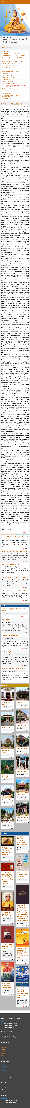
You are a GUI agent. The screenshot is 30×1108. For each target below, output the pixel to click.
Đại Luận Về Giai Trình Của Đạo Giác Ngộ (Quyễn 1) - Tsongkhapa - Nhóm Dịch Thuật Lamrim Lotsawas (7, 877)
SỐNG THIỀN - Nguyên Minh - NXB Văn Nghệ (6, 985)
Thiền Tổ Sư (20, 879)
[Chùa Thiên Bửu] (22, 763)
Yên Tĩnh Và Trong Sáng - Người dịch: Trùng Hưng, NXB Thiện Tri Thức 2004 (22, 992)
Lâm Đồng (20, 728)
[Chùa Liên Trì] (7, 719)
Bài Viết (3, 37)
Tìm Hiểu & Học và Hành (9, 671)
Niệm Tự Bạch (6, 622)
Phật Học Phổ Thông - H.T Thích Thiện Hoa (7, 914)
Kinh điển (20, 923)
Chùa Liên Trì (6, 727)
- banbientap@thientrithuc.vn (9, 1023)
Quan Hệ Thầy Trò (7, 619)
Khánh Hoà (5, 826)
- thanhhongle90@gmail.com (9, 1027)
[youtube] (2, 1077)
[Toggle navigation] (3, 2)
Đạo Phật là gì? (6, 652)
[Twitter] (19, 1077)
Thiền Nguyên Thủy (6, 991)
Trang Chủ (4, 1048)
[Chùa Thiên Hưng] (22, 809)
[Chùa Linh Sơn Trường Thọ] (7, 767)
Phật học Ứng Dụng (7, 638)
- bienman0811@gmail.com (9, 1025)
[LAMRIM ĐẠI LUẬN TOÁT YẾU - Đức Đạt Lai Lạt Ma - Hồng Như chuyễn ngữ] (7, 840)
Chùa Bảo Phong (7, 823)
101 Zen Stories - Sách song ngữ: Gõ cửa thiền (22, 875)
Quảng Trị (5, 803)
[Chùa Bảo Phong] (7, 815)
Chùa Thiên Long (22, 748)
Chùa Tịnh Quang (7, 800)
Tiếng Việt (4, 1066)
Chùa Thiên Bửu (22, 771)
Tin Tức (9, 37)
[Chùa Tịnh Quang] (7, 792)
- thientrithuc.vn (5, 1088)
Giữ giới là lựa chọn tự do (10, 636)
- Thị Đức (3, 1092)
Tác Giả (3, 1049)
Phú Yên (19, 820)
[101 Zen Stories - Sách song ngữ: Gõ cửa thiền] (22, 863)
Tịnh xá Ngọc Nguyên (6, 751)
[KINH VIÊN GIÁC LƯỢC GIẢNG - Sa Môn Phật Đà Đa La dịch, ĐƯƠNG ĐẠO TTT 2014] (22, 937)
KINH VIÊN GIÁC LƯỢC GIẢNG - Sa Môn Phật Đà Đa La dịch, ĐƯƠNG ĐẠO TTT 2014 (22, 953)
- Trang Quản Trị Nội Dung (8, 1037)
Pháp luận (5, 613)
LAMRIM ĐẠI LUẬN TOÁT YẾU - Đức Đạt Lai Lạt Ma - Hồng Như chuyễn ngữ (7, 851)
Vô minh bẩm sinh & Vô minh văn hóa (13, 668)
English (3, 1068)
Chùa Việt (4, 1051)
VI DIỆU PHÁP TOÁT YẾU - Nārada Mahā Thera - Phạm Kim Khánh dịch (22, 840)
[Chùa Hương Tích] (7, 694)
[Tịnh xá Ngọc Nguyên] (7, 742)
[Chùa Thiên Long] (22, 740)
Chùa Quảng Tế (21, 794)
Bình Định (20, 751)
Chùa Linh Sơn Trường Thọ (6, 776)
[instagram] (28, 1077)
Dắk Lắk (4, 730)
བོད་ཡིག (3, 1072)
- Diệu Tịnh (4, 1090)
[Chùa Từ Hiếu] (22, 694)
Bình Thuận (5, 780)
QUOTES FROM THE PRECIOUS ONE (7, 946)
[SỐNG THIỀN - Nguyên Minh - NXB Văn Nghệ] (7, 972)
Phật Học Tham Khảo (6, 919)
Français (3, 1070)
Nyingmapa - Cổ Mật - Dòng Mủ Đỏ (22, 1002)
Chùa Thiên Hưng (22, 817)
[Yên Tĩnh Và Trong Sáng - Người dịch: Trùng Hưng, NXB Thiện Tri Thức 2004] (22, 976)
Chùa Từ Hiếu (21, 702)
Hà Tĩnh (4, 707)
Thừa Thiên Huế (21, 705)
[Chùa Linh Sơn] (22, 717)
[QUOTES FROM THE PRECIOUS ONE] (7, 934)
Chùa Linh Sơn (21, 725)
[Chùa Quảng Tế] (22, 786)
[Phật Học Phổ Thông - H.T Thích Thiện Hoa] (7, 901)
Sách (2, 1055)
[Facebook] (11, 1077)
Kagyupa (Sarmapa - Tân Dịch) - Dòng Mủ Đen (7, 954)
